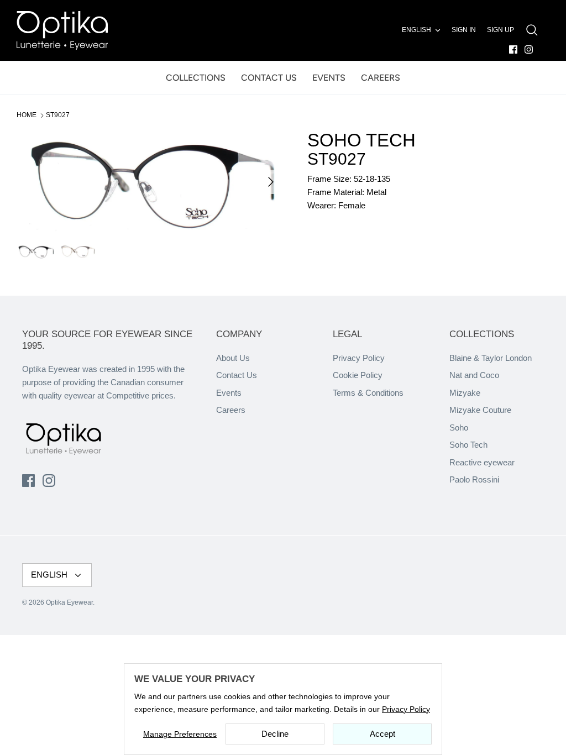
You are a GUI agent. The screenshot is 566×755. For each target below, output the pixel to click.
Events (229, 392)
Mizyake (464, 392)
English (416, 30)
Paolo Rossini (474, 479)
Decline (275, 733)
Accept (382, 733)
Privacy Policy (359, 358)
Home (26, 115)
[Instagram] (529, 49)
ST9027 (58, 115)
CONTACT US (269, 77)
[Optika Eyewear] (62, 30)
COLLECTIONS (196, 77)
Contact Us (236, 375)
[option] (150, 181)
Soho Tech (468, 444)
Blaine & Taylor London (490, 358)
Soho (458, 427)
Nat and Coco (474, 375)
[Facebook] (513, 49)
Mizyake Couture (480, 410)
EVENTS (328, 77)
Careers (230, 410)
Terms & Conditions (368, 392)
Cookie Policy (357, 375)
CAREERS (380, 77)
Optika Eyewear (69, 602)
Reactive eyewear (482, 462)
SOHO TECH (361, 140)
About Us (233, 358)
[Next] (271, 182)
